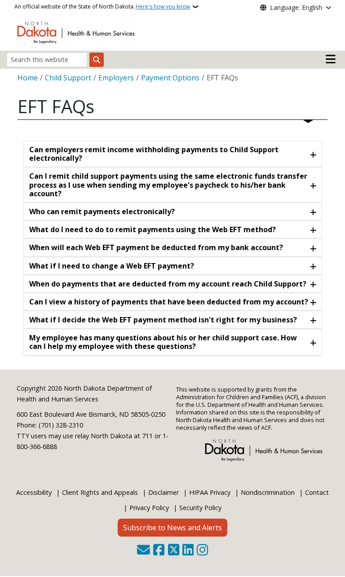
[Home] (77, 32)
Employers (116, 78)
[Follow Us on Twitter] (173, 550)
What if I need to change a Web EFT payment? (111, 266)
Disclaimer (163, 492)
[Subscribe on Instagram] (202, 550)
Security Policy (200, 507)
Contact (317, 492)
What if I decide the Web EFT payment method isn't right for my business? (163, 320)
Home (28, 78)
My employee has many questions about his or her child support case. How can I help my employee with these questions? (163, 342)
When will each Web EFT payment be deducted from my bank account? (156, 247)
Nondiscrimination (268, 492)
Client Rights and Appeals (100, 492)
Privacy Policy (149, 507)
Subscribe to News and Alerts (172, 528)
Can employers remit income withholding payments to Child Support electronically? (154, 154)
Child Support (68, 78)
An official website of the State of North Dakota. (102, 6)
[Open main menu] (330, 59)
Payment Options (170, 78)
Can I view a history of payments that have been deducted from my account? (168, 302)
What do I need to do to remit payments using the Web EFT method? (152, 229)
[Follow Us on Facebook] (158, 550)
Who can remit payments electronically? (102, 211)
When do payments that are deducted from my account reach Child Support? (167, 284)
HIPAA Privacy (209, 492)
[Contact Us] (143, 550)
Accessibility (34, 492)
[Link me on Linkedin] (188, 550)
